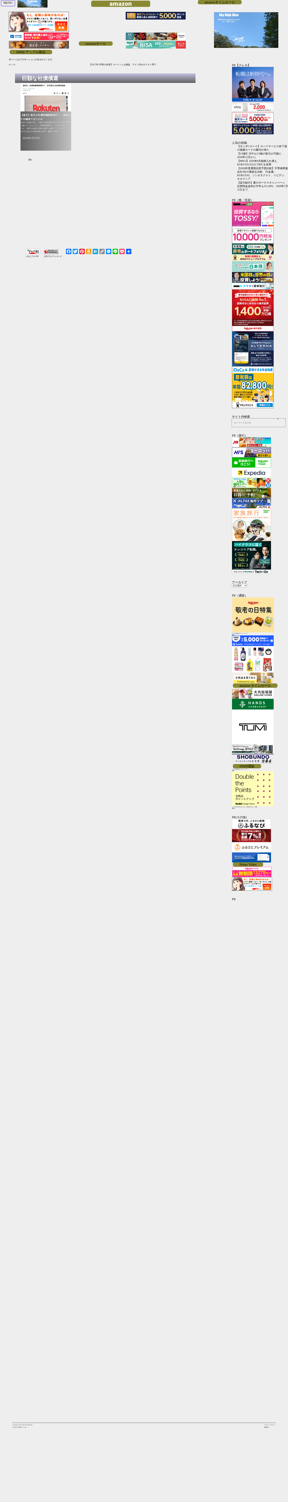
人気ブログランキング (53, 256)
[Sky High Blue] (33, 7)
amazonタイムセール (219, 2)
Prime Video (248, 864)
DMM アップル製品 (31, 52)
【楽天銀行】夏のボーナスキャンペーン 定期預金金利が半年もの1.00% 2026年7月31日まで (262, 186)
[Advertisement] (109, 207)
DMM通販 (247, 766)
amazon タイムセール (255, 685)
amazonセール (96, 43)
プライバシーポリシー (270, 1425)
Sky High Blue (28, 1425)
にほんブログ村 (32, 256)
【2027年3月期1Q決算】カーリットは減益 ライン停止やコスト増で (53, 64)
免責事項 (266, 1427)
